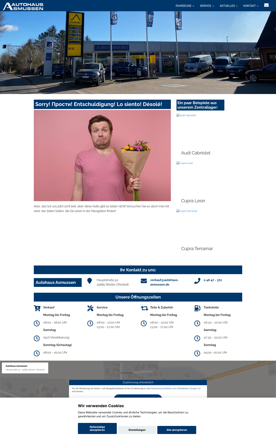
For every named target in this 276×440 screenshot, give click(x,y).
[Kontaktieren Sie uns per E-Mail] (266, 5)
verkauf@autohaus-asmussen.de (164, 282)
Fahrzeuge (184, 6)
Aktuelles (227, 6)
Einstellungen (137, 429)
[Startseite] (23, 6)
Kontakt (249, 6)
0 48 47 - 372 (213, 280)
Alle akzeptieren (177, 429)
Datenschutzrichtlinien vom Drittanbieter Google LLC (176, 388)
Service (205, 6)
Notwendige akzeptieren (97, 428)
